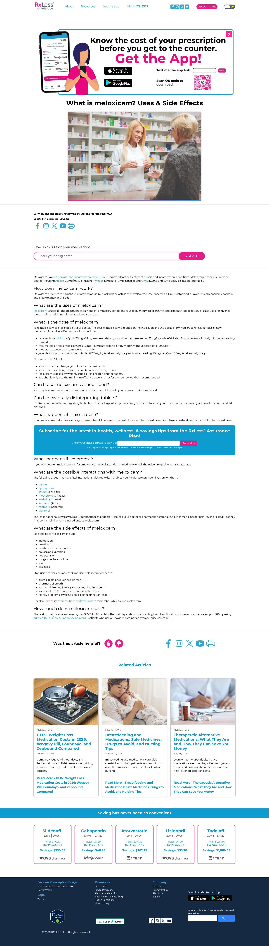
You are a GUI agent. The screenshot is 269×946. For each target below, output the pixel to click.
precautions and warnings (76, 601)
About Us (158, 893)
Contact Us (159, 886)
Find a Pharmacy (104, 890)
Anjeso (59, 280)
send (222, 70)
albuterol (44, 510)
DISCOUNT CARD (207, 6)
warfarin (44, 499)
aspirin (43, 484)
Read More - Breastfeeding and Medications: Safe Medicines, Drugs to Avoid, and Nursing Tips (134, 787)
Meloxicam (40, 310)
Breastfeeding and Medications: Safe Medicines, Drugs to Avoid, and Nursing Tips (133, 742)
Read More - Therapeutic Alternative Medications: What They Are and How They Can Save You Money (203, 787)
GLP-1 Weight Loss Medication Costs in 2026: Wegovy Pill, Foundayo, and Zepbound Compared (64, 742)
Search (192, 256)
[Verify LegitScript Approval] (57, 916)
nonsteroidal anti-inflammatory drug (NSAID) (80, 277)
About (69, 6)
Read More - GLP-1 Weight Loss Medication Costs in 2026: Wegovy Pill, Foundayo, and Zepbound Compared (63, 784)
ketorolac (44, 503)
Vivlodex (98, 280)
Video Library (102, 903)
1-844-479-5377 (137, 6)
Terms (41, 899)
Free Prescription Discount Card (55, 886)
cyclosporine (46, 488)
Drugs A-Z (100, 886)
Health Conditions (104, 900)
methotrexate (47, 495)
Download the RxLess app (205, 892)
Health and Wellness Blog (109, 896)
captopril (44, 506)
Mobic (60, 338)
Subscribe (189, 443)
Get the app (111, 6)
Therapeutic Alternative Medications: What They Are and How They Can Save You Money (201, 742)
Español (157, 896)
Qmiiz (145, 280)
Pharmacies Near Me (106, 893)
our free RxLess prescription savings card (60, 618)
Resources (88, 6)
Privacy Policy (160, 890)
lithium (43, 492)
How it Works (45, 890)
